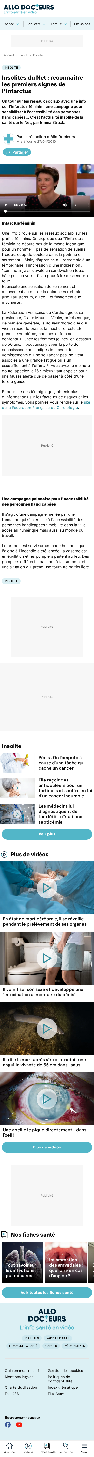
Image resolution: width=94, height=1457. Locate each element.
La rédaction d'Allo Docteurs (49, 136)
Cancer (51, 1346)
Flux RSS (12, 1393)
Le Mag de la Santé (23, 1346)
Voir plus (47, 834)
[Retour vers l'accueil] (47, 9)
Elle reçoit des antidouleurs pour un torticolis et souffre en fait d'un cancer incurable (66, 788)
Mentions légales (19, 1376)
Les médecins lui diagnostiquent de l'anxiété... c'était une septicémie (60, 814)
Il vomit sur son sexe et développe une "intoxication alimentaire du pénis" (43, 992)
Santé (9, 24)
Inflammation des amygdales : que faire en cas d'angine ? (66, 1267)
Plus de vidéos (30, 854)
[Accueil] (47, 1319)
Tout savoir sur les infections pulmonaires (21, 1270)
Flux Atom (56, 1393)
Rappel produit (58, 1338)
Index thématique (63, 1387)
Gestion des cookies (65, 1370)
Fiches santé (47, 1452)
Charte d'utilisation (21, 1387)
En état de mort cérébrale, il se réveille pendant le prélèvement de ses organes (45, 921)
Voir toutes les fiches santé (47, 1292)
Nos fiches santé (33, 1235)
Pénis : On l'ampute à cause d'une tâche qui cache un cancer (62, 763)
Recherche (66, 1452)
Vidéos (28, 1452)
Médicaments (75, 1346)
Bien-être (33, 24)
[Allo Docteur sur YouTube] (19, 1425)
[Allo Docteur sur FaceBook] (8, 1425)
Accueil (9, 55)
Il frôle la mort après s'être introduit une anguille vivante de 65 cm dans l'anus (44, 1062)
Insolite (38, 55)
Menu (84, 1452)
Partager (20, 152)
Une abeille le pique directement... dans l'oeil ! (44, 1132)
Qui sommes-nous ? (22, 1370)
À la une (9, 1452)
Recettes (32, 1338)
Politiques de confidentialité (60, 1379)
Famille (56, 24)
